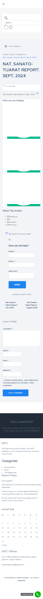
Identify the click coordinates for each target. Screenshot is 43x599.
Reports (21, 54)
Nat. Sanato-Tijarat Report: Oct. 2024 (12, 305)
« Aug (4, 545)
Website (6, 370)
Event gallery (7, 481)
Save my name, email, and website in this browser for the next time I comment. (20, 383)
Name (6, 351)
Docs (12, 54)
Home (5, 54)
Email (6, 360)
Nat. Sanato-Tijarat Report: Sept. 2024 (19, 94)
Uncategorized (10, 473)
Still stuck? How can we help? (20, 234)
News (6, 470)
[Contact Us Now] (38, 594)
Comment (8, 329)
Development (9, 467)
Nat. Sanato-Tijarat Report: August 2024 (31, 305)
